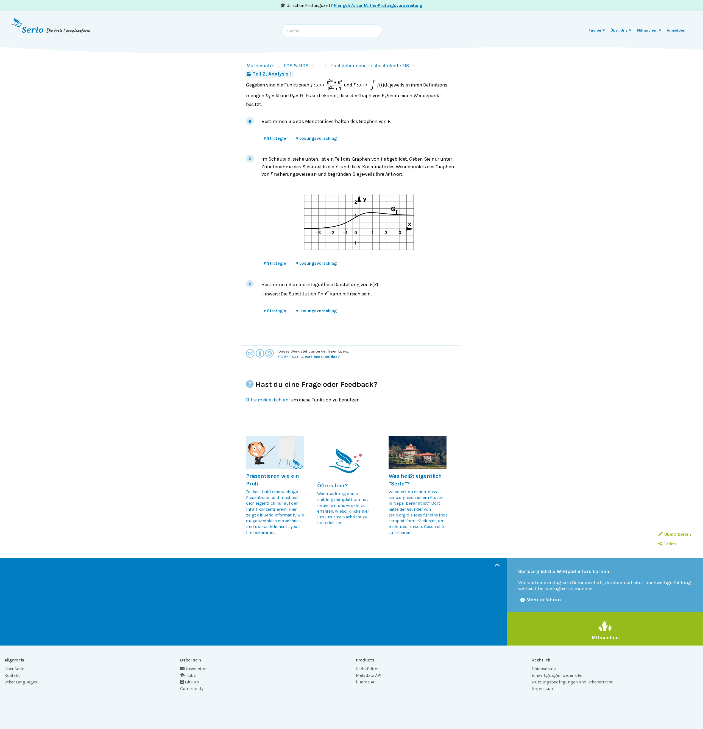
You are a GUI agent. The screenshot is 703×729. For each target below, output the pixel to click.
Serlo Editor (367, 668)
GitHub (192, 682)
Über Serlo (14, 668)
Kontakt (12, 675)
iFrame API (366, 682)
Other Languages (20, 682)
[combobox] (331, 30)
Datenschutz (544, 668)
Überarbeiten (677, 534)
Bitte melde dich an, (267, 400)
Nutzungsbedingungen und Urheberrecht (572, 682)
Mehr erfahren (543, 600)
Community (191, 688)
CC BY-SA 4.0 (289, 356)
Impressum (543, 688)
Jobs (191, 675)
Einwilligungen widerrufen (558, 675)
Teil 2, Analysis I (272, 74)
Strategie (275, 138)
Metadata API (368, 675)
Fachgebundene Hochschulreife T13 (370, 66)
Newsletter (196, 668)
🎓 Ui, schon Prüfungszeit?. (351, 5)
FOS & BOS (296, 66)
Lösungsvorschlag (316, 138)
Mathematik (260, 66)
